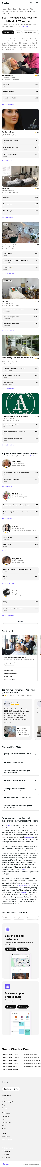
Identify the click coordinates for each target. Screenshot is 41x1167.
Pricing (4, 1119)
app (24, 869)
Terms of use (6, 1143)
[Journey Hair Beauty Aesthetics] (19, 658)
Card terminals (6, 1122)
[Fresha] (5, 3)
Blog (3, 1105)
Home (4, 9)
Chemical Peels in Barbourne (10, 1054)
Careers (4, 1098)
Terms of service (7, 1140)
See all (20, 621)
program (23, 892)
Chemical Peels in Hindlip (9, 1066)
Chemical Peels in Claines (9, 1060)
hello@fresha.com (24, 885)
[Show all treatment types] (37, 32)
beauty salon (28, 837)
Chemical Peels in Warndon (10, 1069)
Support (4, 1125)
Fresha (10, 825)
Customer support (7, 1102)
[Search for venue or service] (31, 3)
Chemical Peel (24, 9)
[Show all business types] (37, 918)
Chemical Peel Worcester (14, 11)
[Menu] (37, 3)
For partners (5, 1116)
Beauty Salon (12, 9)
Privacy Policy (6, 1136)
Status (4, 1128)
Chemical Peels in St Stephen (10, 1063)
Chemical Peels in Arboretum (10, 1057)
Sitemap (4, 1108)
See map (25, 26)
